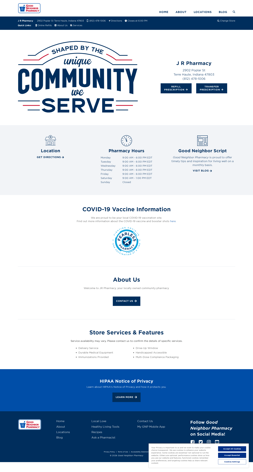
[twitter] (200, 441)
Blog (223, 11)
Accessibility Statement (140, 452)
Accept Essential (232, 455)
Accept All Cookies (232, 449)
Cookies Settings (232, 462)
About (181, 11)
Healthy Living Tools (105, 426)
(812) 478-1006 (97, 20)
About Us (62, 25)
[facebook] (192, 441)
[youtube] (217, 441)
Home (163, 11)
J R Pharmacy (25, 20)
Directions (116, 20)
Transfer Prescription (210, 88)
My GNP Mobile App (151, 426)
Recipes (96, 432)
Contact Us (124, 301)
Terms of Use (123, 452)
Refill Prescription (174, 88)
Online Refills (45, 25)
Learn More (124, 397)
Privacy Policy (109, 452)
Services (77, 25)
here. (173, 221)
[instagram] (209, 441)
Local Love (98, 421)
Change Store (227, 20)
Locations (203, 11)
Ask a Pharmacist (103, 437)
